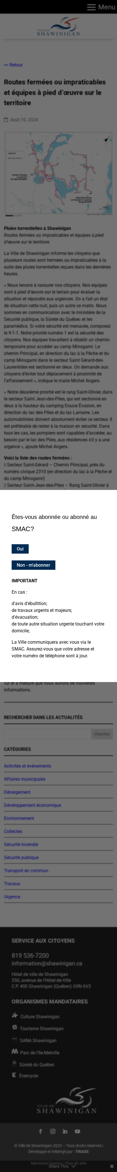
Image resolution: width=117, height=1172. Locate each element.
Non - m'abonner (33, 565)
